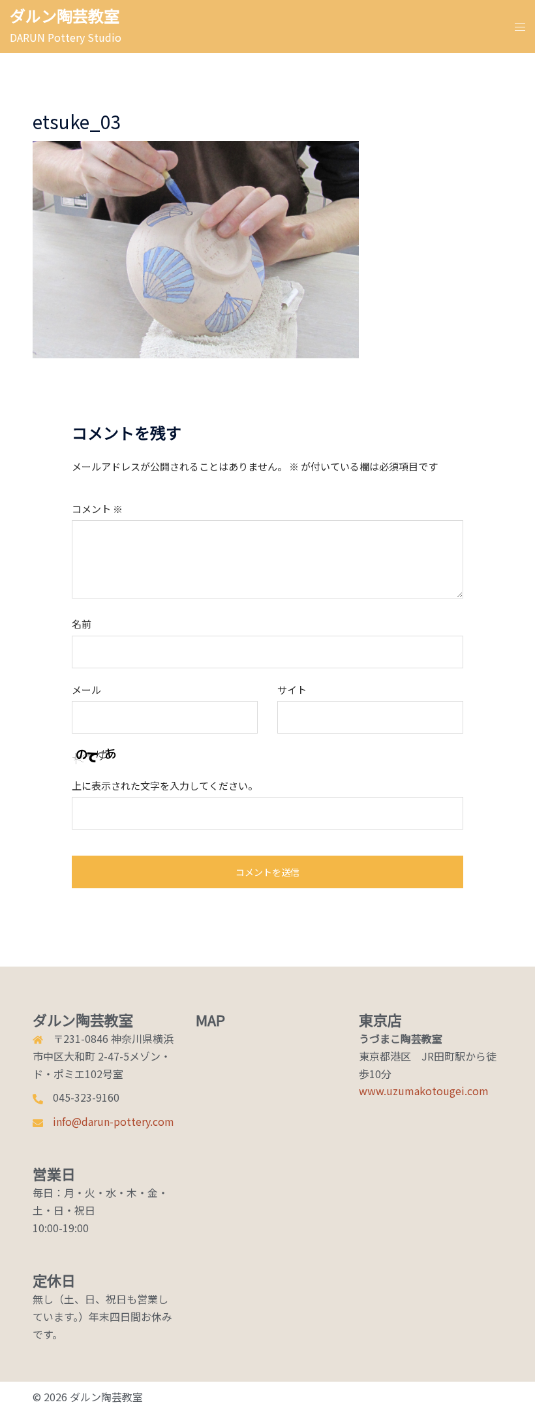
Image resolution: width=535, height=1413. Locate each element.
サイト (292, 689)
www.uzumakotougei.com (424, 1090)
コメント (97, 509)
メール (86, 689)
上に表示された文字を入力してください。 (165, 785)
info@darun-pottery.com (113, 1121)
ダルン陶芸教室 (64, 15)
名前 (81, 623)
